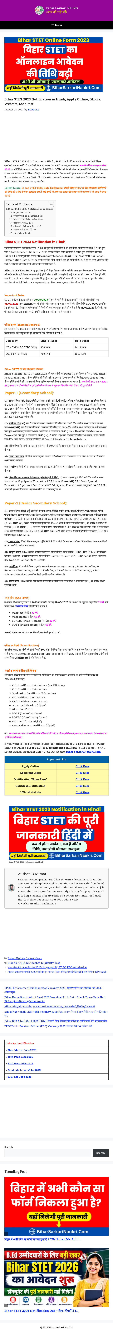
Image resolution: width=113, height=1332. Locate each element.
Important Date (21, 212)
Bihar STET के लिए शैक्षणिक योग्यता (28, 219)
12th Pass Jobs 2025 (20, 1063)
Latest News (34, 958)
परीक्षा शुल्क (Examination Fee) (28, 216)
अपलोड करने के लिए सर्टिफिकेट (24, 229)
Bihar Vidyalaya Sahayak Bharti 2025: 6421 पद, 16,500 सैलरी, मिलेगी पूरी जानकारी (49, 1006)
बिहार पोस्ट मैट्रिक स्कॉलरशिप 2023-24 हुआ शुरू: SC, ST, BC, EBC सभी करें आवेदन (47, 967)
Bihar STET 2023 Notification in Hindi (30, 208)
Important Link (22, 233)
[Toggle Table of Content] (49, 204)
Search (8, 1147)
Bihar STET (15, 963)
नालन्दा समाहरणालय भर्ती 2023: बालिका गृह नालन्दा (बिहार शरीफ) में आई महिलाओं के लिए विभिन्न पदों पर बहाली (57, 972)
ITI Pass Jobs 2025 (19, 1076)
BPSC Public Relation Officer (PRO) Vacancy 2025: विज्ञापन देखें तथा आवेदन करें (48, 1026)
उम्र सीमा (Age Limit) (23, 223)
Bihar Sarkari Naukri (62, 8)
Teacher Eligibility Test (45, 963)
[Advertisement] (56, 137)
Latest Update (16, 958)
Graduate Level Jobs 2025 (24, 1070)
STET (26, 963)
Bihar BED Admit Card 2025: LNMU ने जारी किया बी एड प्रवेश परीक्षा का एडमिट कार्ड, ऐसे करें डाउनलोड (55, 1021)
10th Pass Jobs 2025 (20, 1057)
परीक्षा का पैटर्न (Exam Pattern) (27, 226)
